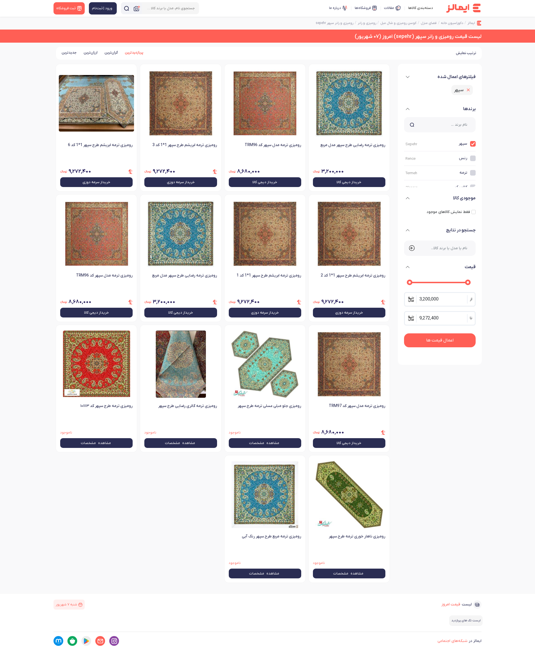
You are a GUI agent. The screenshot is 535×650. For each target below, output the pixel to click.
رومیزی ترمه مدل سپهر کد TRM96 (273, 145)
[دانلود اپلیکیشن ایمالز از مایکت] (58, 641)
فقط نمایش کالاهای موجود (448, 212)
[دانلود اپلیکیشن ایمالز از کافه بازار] (72, 641)
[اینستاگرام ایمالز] (114, 641)
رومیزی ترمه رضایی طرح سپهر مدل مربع (352, 145)
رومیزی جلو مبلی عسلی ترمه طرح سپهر (269, 406)
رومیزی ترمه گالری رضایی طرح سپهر (187, 406)
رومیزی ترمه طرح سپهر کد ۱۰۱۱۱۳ (106, 406)
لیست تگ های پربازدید (465, 620)
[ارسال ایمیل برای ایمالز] (100, 641)
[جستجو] (126, 8)
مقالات (389, 8)
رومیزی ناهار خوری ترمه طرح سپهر (357, 536)
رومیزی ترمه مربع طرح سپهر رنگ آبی (271, 536)
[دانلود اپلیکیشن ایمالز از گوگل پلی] (86, 641)
